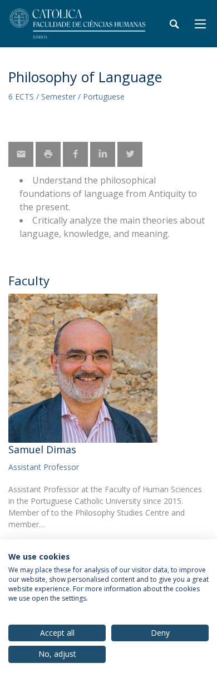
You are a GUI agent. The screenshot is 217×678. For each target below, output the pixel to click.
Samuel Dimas (42, 449)
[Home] (77, 23)
